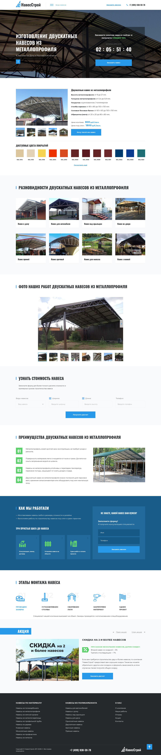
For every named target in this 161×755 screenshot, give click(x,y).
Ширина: (56, 398)
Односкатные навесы (74, 721)
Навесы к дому (71, 711)
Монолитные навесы (25, 731)
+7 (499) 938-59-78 (137, 5)
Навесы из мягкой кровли (27, 715)
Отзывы (118, 715)
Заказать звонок (119, 549)
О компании (120, 708)
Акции (118, 718)
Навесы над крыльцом (75, 715)
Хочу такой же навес (86, 132)
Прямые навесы (72, 731)
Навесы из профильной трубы (29, 721)
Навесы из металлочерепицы (28, 718)
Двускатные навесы (73, 725)
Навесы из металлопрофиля (28, 711)
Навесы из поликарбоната (27, 708)
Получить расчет (80, 415)
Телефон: (120, 398)
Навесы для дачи (72, 718)
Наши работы (121, 711)
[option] (80, 113)
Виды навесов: (22, 398)
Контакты (119, 721)
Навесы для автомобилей (76, 708)
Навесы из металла (24, 738)
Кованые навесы (23, 728)
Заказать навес (113, 63)
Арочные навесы (72, 728)
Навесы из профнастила (26, 734)
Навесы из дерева (23, 725)
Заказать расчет (119, 679)
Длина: (88, 398)
